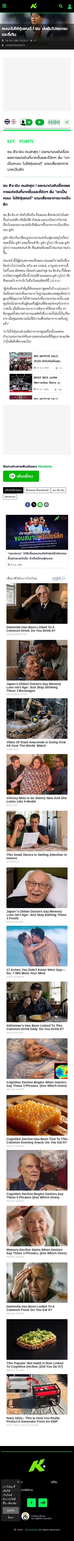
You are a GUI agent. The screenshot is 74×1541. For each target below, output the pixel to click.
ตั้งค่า (11, 1517)
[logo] (32, 6)
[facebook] (27, 505)
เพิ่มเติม (12, 1503)
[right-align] (61, 6)
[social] (31, 1502)
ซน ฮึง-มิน (58, 490)
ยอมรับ (11, 1510)
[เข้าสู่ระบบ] (68, 6)
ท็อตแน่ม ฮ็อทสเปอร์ (37, 490)
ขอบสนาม (10, 497)
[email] (46, 505)
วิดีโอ (54, 1482)
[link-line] (21, 481)
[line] (40, 505)
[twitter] (33, 504)
